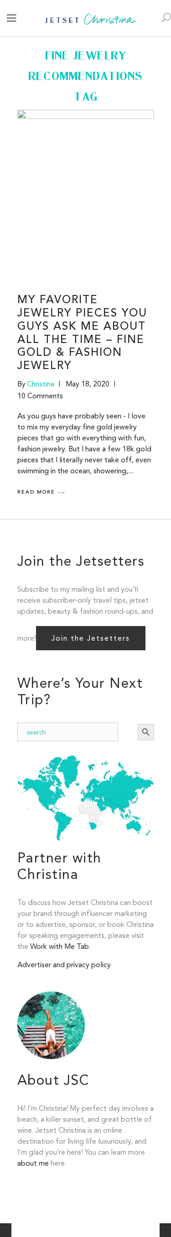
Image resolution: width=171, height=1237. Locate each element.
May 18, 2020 (87, 384)
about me (33, 1163)
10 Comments (40, 395)
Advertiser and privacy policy (64, 964)
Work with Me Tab (59, 946)
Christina (40, 384)
